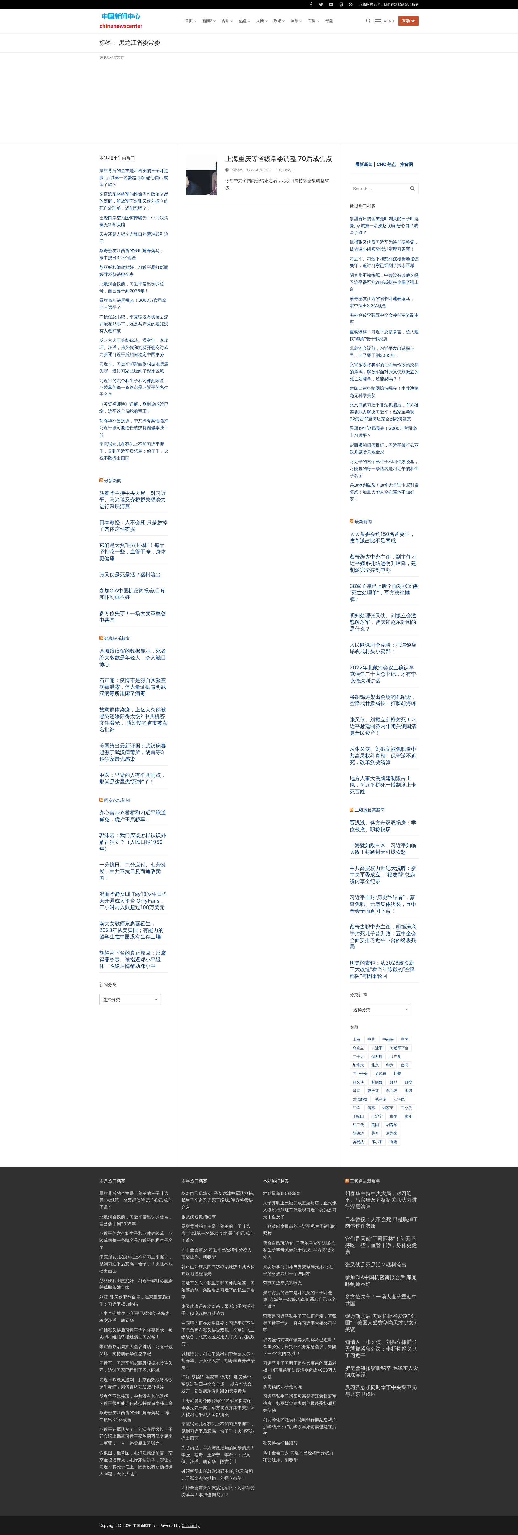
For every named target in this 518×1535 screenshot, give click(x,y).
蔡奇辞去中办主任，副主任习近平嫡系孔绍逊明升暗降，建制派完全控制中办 (383, 563)
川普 (397, 1073)
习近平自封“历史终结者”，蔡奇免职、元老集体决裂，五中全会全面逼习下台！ (383, 904)
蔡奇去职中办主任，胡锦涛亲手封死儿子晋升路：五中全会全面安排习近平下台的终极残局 (383, 936)
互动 (406, 21)
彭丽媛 (377, 1082)
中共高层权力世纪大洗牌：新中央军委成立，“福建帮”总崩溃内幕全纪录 (383, 875)
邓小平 (377, 1141)
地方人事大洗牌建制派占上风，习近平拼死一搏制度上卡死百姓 (383, 785)
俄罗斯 (377, 1056)
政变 (408, 1082)
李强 (408, 1090)
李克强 (391, 1090)
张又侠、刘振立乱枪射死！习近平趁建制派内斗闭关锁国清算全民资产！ (383, 726)
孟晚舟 (380, 1073)
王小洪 (406, 1107)
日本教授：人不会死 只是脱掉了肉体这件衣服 (133, 525)
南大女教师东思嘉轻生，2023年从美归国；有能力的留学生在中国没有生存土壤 (131, 930)
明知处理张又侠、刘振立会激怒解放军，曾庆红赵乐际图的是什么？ (383, 622)
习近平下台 (399, 1048)
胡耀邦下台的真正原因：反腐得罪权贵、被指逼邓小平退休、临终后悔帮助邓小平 (132, 959)
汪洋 (356, 1107)
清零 (371, 1107)
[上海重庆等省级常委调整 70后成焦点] (201, 175)
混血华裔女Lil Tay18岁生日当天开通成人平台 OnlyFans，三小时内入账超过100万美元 (133, 900)
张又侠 (358, 1082)
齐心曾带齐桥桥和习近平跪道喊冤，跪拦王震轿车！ (132, 816)
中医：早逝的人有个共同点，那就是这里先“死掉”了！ (132, 778)
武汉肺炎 (360, 1099)
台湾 (404, 1065)
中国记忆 (236, 170)
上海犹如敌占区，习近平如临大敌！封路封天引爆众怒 (383, 848)
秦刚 (408, 1116)
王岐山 (358, 1116)
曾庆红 (373, 1090)
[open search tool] (368, 21)
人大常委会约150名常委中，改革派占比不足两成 (382, 537)
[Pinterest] (350, 4)
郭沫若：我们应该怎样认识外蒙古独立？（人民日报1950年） (132, 842)
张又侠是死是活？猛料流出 (130, 574)
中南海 (388, 1039)
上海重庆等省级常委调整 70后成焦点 (278, 159)
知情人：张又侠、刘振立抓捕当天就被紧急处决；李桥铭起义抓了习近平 (381, 1348)
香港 (393, 1141)
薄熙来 (391, 1133)
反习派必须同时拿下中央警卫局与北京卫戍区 (381, 1390)
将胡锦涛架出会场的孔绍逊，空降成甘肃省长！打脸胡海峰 (383, 700)
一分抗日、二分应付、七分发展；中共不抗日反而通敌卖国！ (132, 871)
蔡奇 (375, 1133)
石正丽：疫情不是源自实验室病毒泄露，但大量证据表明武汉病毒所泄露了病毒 (132, 687)
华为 (390, 1065)
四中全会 (360, 1073)
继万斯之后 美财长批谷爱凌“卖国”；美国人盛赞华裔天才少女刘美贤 (382, 1322)
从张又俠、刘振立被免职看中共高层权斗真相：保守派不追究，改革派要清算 (383, 755)
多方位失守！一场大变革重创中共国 (132, 616)
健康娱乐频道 (117, 638)
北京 (375, 1065)
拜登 (393, 1082)
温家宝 (388, 1107)
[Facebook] (311, 4)
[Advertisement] (259, 100)
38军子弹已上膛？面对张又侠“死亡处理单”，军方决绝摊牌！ (384, 592)
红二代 (358, 1124)
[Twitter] (321, 4)
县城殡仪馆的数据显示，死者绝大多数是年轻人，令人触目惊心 (132, 657)
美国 (375, 1124)
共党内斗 (287, 170)
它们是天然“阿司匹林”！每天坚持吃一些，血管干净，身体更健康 (132, 551)
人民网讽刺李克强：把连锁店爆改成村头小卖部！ (383, 648)
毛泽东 (380, 1099)
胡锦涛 (358, 1133)
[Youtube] (331, 4)
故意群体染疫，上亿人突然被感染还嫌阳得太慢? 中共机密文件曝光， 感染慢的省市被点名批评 (133, 719)
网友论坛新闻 (117, 800)
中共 (371, 1039)
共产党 (395, 1056)
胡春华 (391, 1124)
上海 (356, 1039)
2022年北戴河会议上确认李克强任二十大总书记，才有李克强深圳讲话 (383, 674)
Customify (191, 1525)
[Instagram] (341, 4)
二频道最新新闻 (370, 810)
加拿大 (358, 1065)
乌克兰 (358, 1048)
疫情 (393, 1116)
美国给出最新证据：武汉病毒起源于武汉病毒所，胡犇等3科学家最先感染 (132, 752)
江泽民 (399, 1099)
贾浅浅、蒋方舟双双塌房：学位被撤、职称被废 (383, 825)
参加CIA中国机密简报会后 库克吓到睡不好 (132, 594)
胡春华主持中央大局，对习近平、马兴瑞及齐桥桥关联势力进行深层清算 (132, 499)
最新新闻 (363, 521)
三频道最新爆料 (365, 1181)
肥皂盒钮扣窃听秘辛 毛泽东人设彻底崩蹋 (381, 1371)
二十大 (358, 1056)
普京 (356, 1090)
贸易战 (358, 1141)
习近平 (377, 1048)
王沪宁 (377, 1116)
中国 (404, 1039)
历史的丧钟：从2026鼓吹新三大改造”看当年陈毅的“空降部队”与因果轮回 (382, 969)
